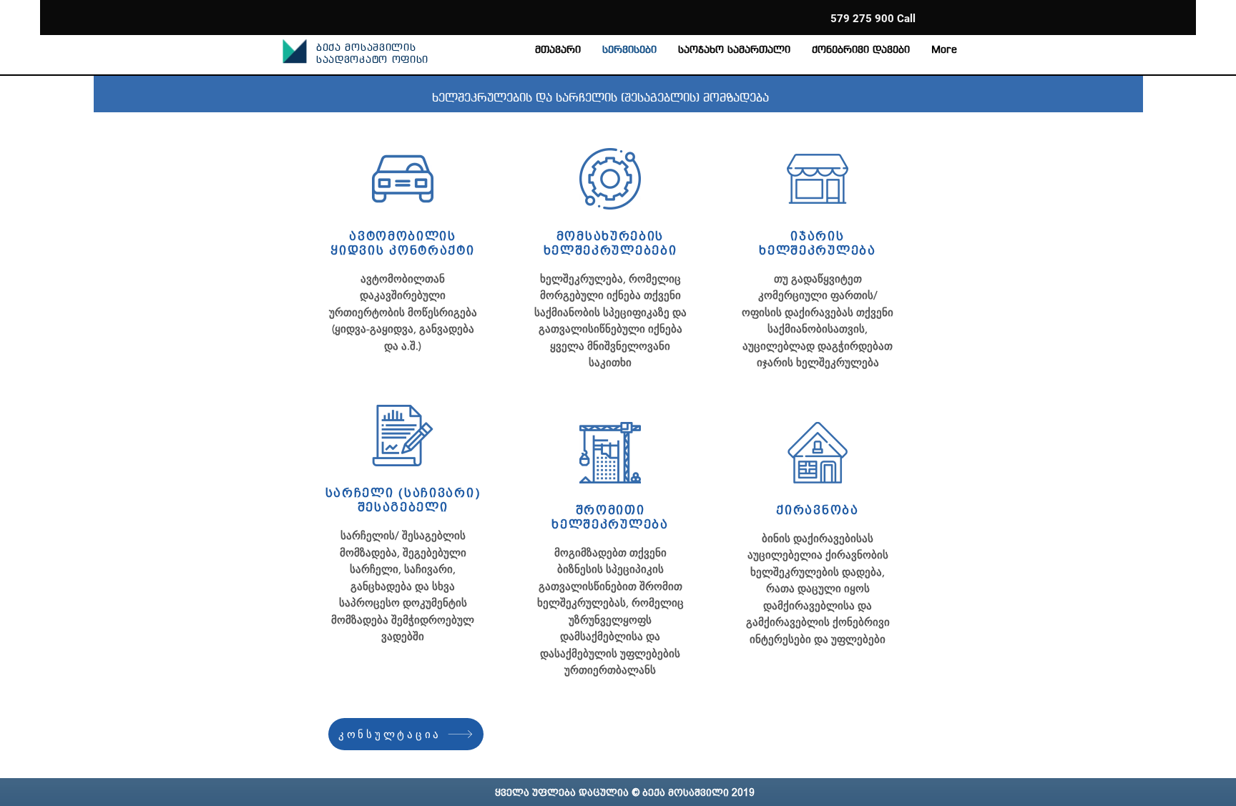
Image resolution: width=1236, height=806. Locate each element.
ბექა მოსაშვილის (366, 48)
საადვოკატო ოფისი (372, 60)
